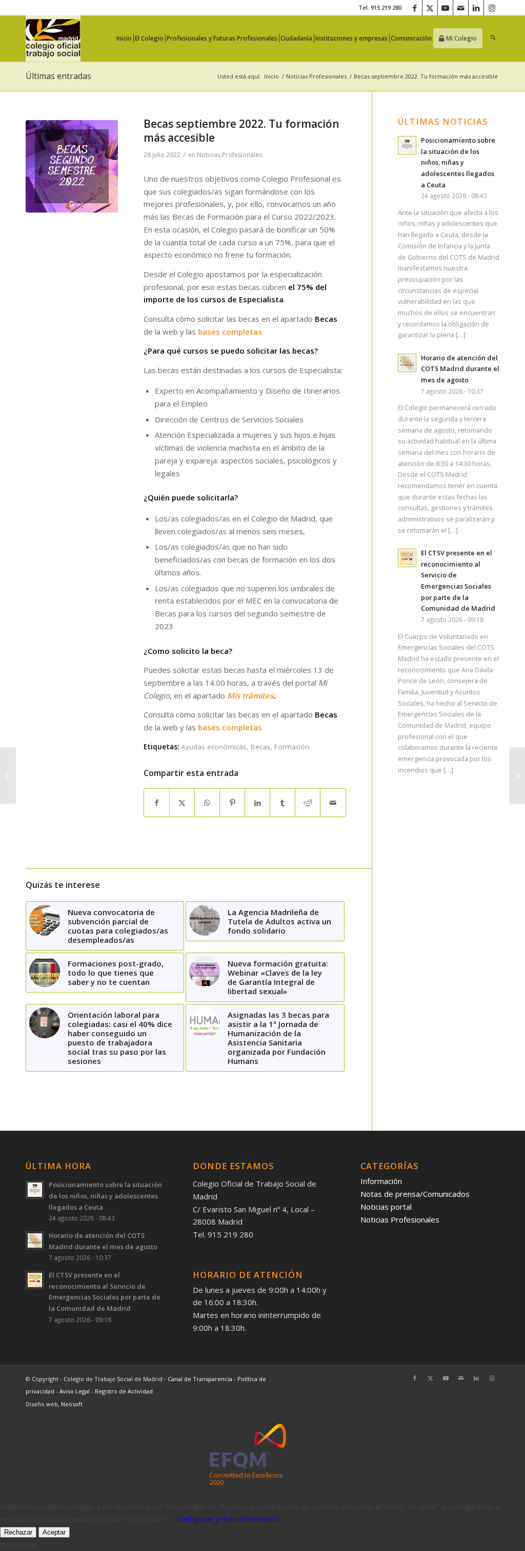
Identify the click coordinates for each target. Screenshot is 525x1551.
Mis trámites (250, 695)
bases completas (230, 331)
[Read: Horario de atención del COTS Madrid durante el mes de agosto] (407, 363)
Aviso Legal (75, 1391)
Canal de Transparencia (200, 1379)
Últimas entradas (58, 76)
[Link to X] (429, 7)
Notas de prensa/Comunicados (415, 1194)
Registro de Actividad (124, 1391)
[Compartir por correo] (332, 803)
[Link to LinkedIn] (476, 7)
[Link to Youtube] (445, 7)
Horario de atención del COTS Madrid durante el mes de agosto (460, 368)
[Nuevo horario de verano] (517, 775)
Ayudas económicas (214, 746)
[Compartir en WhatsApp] (207, 803)
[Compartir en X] (182, 803)
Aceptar (54, 1532)
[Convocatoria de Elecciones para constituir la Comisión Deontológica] (8, 775)
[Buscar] (493, 38)
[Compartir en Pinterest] (232, 803)
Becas (260, 746)
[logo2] (53, 38)
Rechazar (18, 1532)
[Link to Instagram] (491, 7)
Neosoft (72, 1404)
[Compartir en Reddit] (307, 803)
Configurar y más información (227, 1519)
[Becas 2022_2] (72, 166)
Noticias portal (386, 1206)
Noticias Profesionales (229, 154)
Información (381, 1181)
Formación (291, 746)
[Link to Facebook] (414, 7)
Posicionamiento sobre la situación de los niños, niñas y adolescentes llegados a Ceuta (458, 162)
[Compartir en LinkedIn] (257, 803)
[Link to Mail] (460, 7)
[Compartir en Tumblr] (282, 803)
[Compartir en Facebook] (156, 803)
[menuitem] (127, 38)
